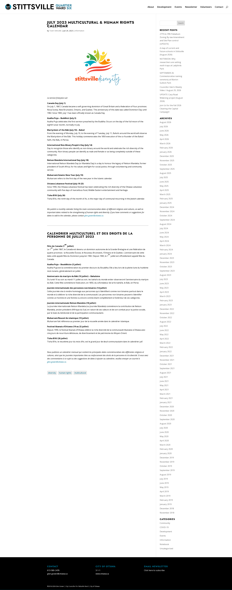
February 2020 (166, 449)
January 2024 (166, 253)
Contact (219, 7)
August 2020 (165, 423)
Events (178, 7)
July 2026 (164, 126)
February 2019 (166, 500)
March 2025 (165, 194)
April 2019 (164, 491)
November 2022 (167, 313)
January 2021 (166, 402)
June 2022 (164, 330)
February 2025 (166, 198)
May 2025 (164, 186)
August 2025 (165, 173)
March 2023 (165, 296)
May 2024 (164, 236)
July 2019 (164, 478)
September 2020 (167, 419)
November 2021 (167, 360)
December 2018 (167, 508)
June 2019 (164, 483)
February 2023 (166, 300)
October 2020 (166, 415)
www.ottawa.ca (102, 573)
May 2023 (164, 287)
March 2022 (165, 343)
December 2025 (167, 156)
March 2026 (165, 143)
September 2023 (167, 270)
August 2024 (165, 224)
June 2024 (164, 232)
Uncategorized (166, 548)
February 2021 (166, 398)
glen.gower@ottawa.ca (57, 573)
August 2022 (165, 321)
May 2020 (164, 436)
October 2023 (166, 266)
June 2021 (164, 381)
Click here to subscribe (154, 570)
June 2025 (164, 181)
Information (79, 31)
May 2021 (164, 385)
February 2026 (166, 147)
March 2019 (165, 496)
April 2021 (164, 389)
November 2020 (167, 410)
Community (165, 523)
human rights (65, 373)
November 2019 (167, 461)
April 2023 (164, 292)
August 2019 (165, 474)
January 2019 (166, 504)
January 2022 (166, 351)
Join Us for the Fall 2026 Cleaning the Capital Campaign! (170, 108)
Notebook (164, 544)
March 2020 (165, 444)
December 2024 (167, 207)
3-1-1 (98, 570)
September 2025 (167, 169)
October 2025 (166, 164)
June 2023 (164, 283)
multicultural (80, 373)
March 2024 (165, 245)
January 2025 (166, 203)
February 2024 (166, 249)
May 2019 (164, 487)
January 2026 (166, 152)
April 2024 (164, 241)
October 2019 (166, 466)
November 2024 (167, 211)
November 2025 (167, 160)
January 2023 (166, 304)
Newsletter (191, 7)
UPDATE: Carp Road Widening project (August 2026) (171, 97)
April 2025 (164, 190)
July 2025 (164, 177)
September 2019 (167, 470)
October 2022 (166, 317)
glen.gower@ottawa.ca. (94, 215)
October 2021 (166, 364)
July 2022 (164, 326)
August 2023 (165, 275)
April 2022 (164, 338)
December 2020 (167, 406)
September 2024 (167, 219)
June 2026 (164, 130)
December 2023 (167, 258)
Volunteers (206, 7)
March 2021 (165, 394)
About (151, 7)
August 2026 (165, 122)
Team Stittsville (55, 31)
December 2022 (167, 309)
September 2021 (167, 368)
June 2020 (164, 432)
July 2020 (164, 427)
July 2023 (164, 279)
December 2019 (167, 457)
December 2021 (167, 355)
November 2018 (167, 512)
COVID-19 (164, 527)
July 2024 (164, 228)
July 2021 (164, 377)
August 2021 (165, 372)
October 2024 (166, 215)
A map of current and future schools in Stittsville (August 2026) (172, 51)
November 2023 (167, 262)
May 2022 (164, 334)
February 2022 (166, 347)
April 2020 (164, 440)
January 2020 (166, 453)
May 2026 (164, 135)
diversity (52, 373)
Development (164, 7)
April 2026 (164, 139)
